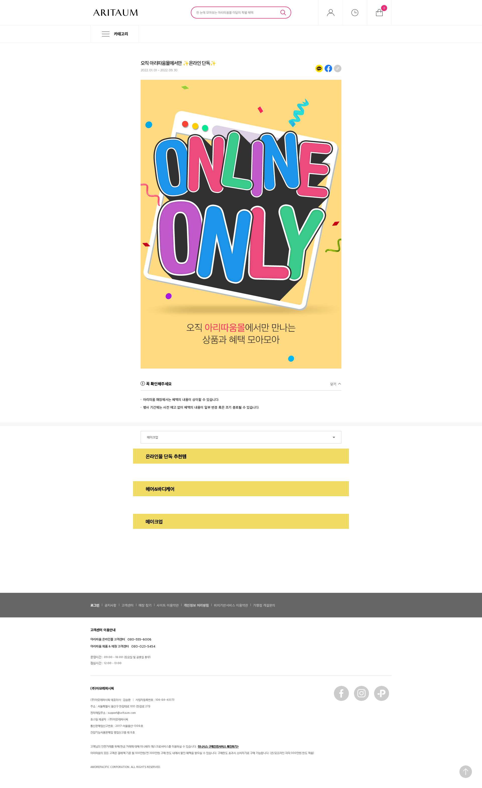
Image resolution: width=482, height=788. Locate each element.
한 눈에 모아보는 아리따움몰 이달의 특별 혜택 (224, 12)
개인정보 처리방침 (196, 605)
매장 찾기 (145, 605)
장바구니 (384, 8)
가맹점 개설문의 (264, 605)
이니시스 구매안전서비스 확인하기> (218, 746)
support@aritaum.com (122, 712)
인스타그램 (361, 693)
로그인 (94, 605)
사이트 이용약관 (168, 605)
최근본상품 (355, 12)
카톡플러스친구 (381, 693)
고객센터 (128, 605)
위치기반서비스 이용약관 (231, 605)
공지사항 (110, 605)
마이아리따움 (331, 12)
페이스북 (341, 693)
